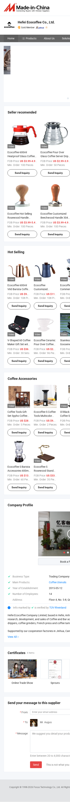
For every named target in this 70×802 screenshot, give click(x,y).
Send (36, 764)
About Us (49, 38)
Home (10, 38)
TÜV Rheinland (57, 607)
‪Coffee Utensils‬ (57, 582)
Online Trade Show (22, 683)
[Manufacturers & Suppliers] (27, 7)
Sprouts (55, 683)
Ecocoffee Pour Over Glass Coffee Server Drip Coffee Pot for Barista (54, 156)
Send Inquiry (22, 172)
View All (12, 636)
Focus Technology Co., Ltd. (47, 787)
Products (31, 38)
